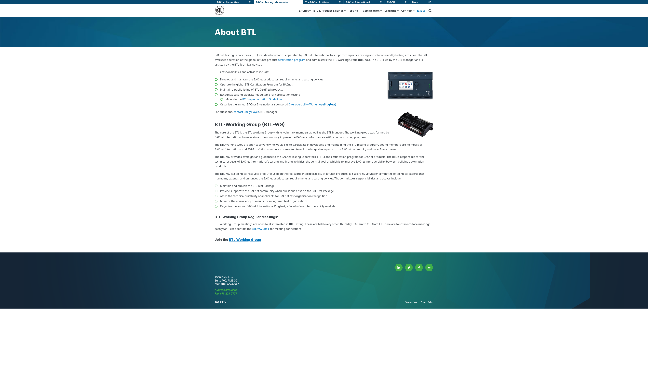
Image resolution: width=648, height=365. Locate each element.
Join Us (421, 11)
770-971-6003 (228, 290)
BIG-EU (391, 2)
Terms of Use (411, 302)
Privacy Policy (427, 302)
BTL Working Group (245, 240)
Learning (390, 10)
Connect (406, 10)
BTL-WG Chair (260, 229)
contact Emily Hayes (246, 112)
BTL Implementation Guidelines (262, 99)
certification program (291, 60)
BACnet (304, 10)
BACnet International (358, 2)
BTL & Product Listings (328, 10)
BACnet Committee (228, 2)
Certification (371, 10)
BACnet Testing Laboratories (272, 2)
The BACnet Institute (317, 2)
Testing (353, 10)
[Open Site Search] (430, 11)
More (415, 2)
